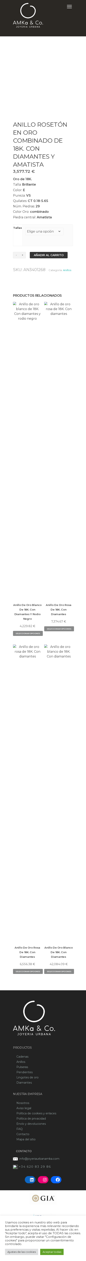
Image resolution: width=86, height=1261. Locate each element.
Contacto (22, 1134)
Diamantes (24, 1082)
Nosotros (22, 1103)
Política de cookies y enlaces (36, 1113)
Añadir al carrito (49, 255)
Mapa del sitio (26, 1139)
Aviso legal (23, 1108)
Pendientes (24, 1072)
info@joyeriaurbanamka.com (39, 1159)
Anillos (67, 270)
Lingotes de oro (27, 1077)
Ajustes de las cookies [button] (21, 1251)
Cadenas (22, 1056)
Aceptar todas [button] (52, 1251)
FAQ (19, 1129)
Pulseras (22, 1067)
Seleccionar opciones (28, 633)
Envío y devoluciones (31, 1124)
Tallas (17, 227)
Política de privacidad (31, 1118)
